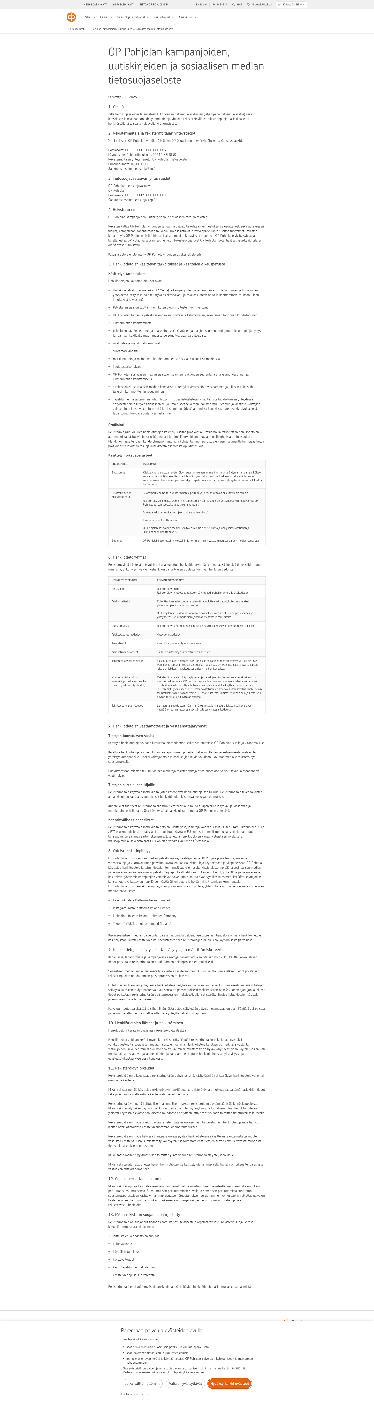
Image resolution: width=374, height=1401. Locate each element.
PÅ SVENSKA (220, 4)
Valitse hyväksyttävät (185, 1383)
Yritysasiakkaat (123, 4)
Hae (239, 4)
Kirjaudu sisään (293, 4)
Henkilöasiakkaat (95, 4)
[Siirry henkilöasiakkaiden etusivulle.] (71, 17)
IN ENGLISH (200, 4)
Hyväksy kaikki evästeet (229, 1383)
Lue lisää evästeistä (133, 1394)
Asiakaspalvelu (262, 4)
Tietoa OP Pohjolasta (154, 4)
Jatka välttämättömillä (143, 1383)
